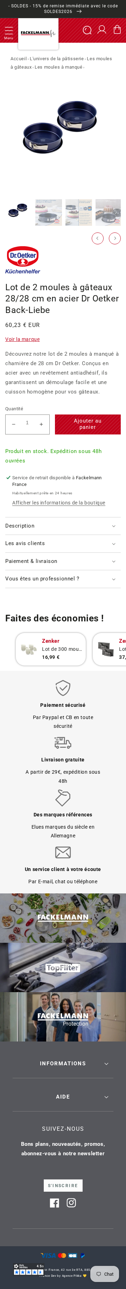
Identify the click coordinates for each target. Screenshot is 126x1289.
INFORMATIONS (63, 1063)
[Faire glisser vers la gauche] (98, 238)
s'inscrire (63, 1185)
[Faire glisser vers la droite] (115, 238)
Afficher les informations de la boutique (58, 503)
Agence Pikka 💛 (74, 1275)
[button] (8, 30)
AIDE (63, 1097)
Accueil (18, 58)
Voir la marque (22, 339)
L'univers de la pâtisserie (57, 58)
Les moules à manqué (58, 67)
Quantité (14, 408)
